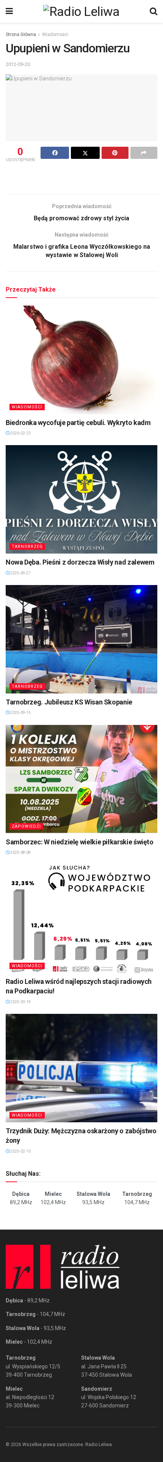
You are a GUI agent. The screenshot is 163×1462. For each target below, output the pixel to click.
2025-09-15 (20, 713)
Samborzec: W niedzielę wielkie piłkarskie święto (80, 842)
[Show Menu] (9, 11)
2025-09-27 (20, 573)
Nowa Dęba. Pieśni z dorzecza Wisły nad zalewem (80, 562)
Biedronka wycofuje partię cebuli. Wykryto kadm (78, 423)
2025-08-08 (20, 852)
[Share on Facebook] (55, 153)
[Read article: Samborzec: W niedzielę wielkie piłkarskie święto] (81, 779)
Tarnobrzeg (27, 546)
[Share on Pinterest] (115, 153)
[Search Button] (153, 11)
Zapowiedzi (26, 826)
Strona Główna (21, 34)
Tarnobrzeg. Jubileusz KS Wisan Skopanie (69, 702)
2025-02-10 (20, 1151)
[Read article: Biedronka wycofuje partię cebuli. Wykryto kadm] (81, 360)
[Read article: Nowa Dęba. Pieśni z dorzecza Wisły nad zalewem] (81, 499)
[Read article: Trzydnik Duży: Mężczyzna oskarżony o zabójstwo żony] (81, 1068)
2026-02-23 (20, 433)
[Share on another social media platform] (143, 153)
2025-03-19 (20, 1002)
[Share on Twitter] (85, 153)
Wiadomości (55, 34)
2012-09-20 (18, 64)
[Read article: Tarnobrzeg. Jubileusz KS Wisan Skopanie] (81, 639)
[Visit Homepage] (81, 11)
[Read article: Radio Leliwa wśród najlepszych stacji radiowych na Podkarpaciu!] (81, 918)
